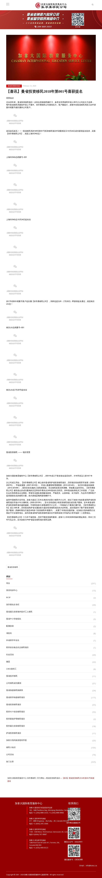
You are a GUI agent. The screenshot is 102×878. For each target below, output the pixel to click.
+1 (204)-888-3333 (40, 813)
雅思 (8, 662)
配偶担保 (10, 626)
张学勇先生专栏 (12, 605)
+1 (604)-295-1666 (40, 824)
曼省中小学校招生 (13, 619)
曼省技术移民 (11, 676)
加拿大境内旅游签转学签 (16, 740)
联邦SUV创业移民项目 (15, 712)
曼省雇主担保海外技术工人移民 (19, 612)
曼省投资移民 (13, 567)
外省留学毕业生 (12, 640)
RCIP (8, 597)
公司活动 (10, 755)
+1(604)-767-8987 (39, 834)
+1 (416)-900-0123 (40, 848)
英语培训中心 (11, 590)
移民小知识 (11, 747)
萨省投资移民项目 (13, 733)
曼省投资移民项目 (14, 86)
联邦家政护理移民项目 (15, 719)
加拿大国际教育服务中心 (33, 875)
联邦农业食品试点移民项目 (17, 647)
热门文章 (10, 762)
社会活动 (10, 655)
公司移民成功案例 (13, 683)
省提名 (9, 633)
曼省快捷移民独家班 (14, 690)
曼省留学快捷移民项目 (15, 697)
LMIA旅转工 (11, 669)
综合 (8, 583)
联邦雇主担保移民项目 (15, 726)
